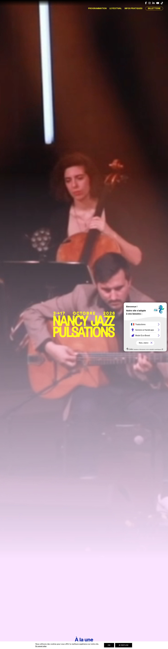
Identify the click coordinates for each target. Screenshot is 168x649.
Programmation (97, 8)
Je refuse (123, 645)
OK (109, 645)
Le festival (115, 8)
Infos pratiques (133, 8)
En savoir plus (40, 646)
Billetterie (154, 8)
